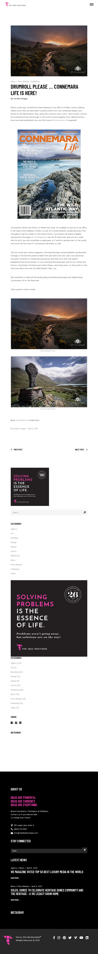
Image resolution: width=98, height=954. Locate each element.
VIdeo (13, 573)
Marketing (15, 556)
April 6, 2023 (32, 868)
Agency (14, 529)
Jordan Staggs (19, 428)
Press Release (23, 81)
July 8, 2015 (33, 428)
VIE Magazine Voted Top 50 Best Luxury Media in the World (47, 872)
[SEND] (84, 849)
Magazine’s (40, 237)
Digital (13, 547)
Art (12, 533)
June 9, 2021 (37, 886)
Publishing (35, 81)
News (13, 81)
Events (14, 551)
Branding (14, 538)
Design (13, 542)
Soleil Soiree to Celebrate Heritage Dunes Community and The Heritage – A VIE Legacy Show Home (47, 892)
